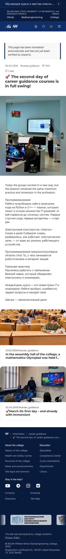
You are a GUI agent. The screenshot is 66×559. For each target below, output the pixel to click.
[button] (62, 136)
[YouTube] (7, 486)
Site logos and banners (17, 471)
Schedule (35, 492)
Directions (10, 498)
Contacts (10, 492)
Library (43, 471)
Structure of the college (17, 461)
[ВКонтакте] (38, 486)
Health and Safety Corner (18, 455)
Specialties (45, 450)
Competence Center (50, 455)
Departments (46, 466)
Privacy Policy (12, 537)
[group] (25, 520)
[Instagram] (28, 486)
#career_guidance (30, 65)
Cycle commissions (50, 461)
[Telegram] (18, 486)
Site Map (35, 498)
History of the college (16, 450)
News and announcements (19, 466)
